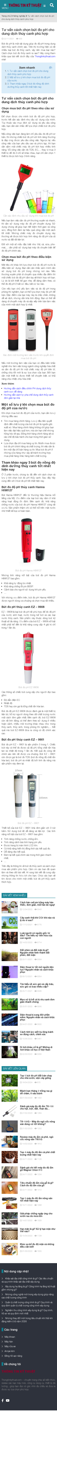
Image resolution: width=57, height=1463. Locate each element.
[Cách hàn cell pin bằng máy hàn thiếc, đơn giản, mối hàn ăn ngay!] (10, 907)
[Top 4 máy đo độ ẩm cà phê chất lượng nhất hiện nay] (10, 1156)
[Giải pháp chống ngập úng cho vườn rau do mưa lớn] (10, 1218)
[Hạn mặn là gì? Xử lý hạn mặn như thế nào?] (10, 1233)
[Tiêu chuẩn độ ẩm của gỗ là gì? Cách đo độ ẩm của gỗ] (10, 1187)
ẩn (50, 67)
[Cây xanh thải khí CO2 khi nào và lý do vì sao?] (10, 922)
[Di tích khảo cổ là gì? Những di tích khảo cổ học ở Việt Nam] (10, 1051)
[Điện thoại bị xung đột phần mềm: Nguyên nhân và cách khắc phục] (10, 1019)
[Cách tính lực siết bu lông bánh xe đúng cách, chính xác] (10, 1036)
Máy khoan (10, 1336)
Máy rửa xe (10, 1346)
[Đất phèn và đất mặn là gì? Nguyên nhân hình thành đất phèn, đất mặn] (10, 954)
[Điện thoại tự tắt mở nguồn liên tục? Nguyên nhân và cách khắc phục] (10, 971)
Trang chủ (6, 16)
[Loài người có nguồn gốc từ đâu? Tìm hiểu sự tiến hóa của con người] (10, 937)
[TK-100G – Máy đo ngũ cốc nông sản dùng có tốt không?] (10, 1126)
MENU (5, 8)
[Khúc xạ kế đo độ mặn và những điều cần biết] (10, 1248)
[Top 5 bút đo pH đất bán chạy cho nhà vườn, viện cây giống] (10, 1080)
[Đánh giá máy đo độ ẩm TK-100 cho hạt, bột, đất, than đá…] (10, 1110)
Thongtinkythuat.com (45, 56)
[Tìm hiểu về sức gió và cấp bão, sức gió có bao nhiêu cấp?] (10, 988)
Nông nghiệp (19, 16)
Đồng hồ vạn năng (13, 1355)
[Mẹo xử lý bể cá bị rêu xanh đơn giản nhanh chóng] (10, 1004)
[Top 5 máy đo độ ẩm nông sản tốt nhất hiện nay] (10, 1202)
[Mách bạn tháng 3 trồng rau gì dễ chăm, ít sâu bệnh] (10, 1095)
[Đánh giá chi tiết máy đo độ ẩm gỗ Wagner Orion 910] (10, 1172)
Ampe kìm (10, 1351)
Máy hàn (9, 1341)
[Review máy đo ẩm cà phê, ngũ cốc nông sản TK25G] (10, 1141)
